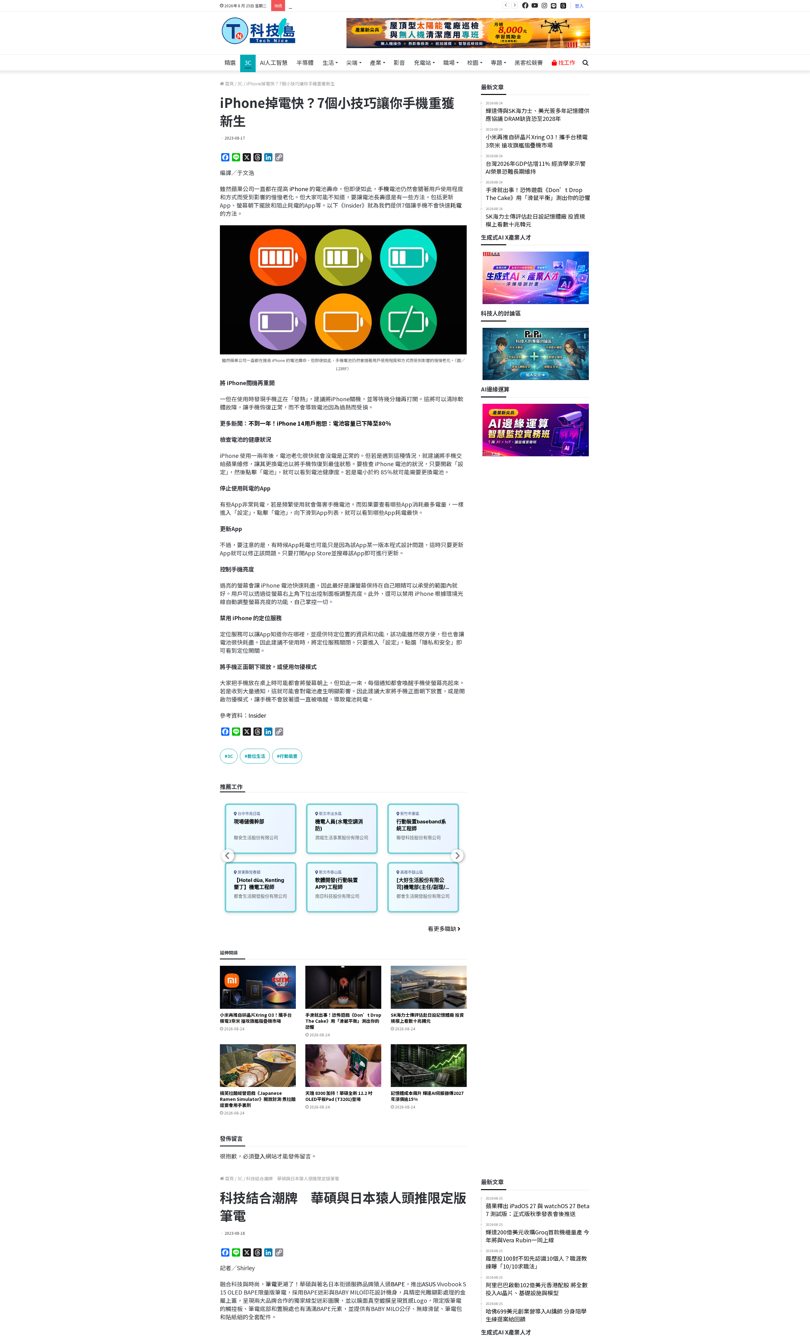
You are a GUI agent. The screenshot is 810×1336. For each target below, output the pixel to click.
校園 (472, 62)
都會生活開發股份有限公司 (260, 896)
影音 (399, 62)
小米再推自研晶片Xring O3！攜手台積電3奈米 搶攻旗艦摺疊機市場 (256, 1018)
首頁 (229, 83)
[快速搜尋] (585, 63)
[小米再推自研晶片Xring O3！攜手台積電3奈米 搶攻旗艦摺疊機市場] (258, 987)
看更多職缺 (443, 928)
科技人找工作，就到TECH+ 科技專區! (336, 5)
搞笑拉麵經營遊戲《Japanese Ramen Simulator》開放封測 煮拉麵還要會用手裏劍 (258, 1099)
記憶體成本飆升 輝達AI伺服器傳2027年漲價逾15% (427, 1096)
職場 (449, 62)
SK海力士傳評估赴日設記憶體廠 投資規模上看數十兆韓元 (427, 1018)
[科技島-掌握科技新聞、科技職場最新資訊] (258, 31)
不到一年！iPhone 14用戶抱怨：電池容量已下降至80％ (319, 423)
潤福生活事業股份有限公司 (341, 837)
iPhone (299, 188)
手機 (383, 188)
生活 (328, 62)
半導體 (305, 62)
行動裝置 (288, 756)
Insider (257, 715)
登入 (579, 6)
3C (248, 62)
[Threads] (563, 5)
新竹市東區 (409, 813)
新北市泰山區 (330, 872)
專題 (496, 62)
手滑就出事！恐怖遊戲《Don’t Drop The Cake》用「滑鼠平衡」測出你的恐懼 (343, 1021)
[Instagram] (544, 5)
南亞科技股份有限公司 (337, 896)
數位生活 (256, 756)
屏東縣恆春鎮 (248, 872)
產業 (375, 62)
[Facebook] (525, 5)
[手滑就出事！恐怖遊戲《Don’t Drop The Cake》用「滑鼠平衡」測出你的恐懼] (343, 987)
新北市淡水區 (330, 813)
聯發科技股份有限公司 (418, 837)
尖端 (352, 62)
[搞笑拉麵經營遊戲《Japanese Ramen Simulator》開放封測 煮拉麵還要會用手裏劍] (258, 1065)
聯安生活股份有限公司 (256, 837)
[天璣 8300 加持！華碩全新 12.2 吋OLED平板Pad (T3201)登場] (343, 1065)
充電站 (422, 62)
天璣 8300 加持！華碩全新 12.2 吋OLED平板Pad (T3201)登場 (338, 1096)
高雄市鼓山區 (411, 872)
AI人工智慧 (274, 62)
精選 (230, 62)
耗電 (456, 205)
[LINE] (553, 5)
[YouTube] (534, 5)
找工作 (566, 62)
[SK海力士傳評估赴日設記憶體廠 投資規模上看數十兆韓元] (429, 987)
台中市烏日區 (248, 813)
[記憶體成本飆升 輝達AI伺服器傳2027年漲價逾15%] (429, 1065)
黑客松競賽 (528, 62)
